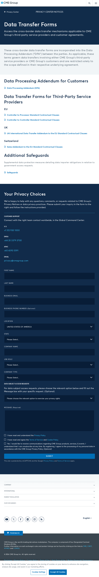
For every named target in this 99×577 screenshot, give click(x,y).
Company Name (11, 346)
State (6, 334)
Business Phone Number (19, 308)
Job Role (8, 359)
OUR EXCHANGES (10, 503)
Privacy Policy (39, 435)
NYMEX (7, 548)
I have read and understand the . (26, 435)
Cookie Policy (52, 440)
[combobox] (49, 326)
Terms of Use (45, 560)
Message (12, 407)
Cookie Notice (32, 560)
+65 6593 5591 (11, 251)
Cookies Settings (38, 572)
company (7, 485)
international (9, 491)
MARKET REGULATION (11, 497)
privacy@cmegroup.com (16, 261)
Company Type (10, 372)
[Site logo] (9, 3)
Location (8, 321)
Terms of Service (36, 440)
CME (85, 546)
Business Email (11, 296)
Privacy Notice (19, 560)
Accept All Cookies (57, 572)
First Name (9, 270)
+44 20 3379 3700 (13, 240)
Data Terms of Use (58, 560)
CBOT (89, 546)
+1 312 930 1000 (12, 230)
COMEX (17, 548)
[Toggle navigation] (96, 3)
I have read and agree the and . (32, 440)
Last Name (9, 283)
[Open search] (89, 3)
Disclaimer (8, 560)
